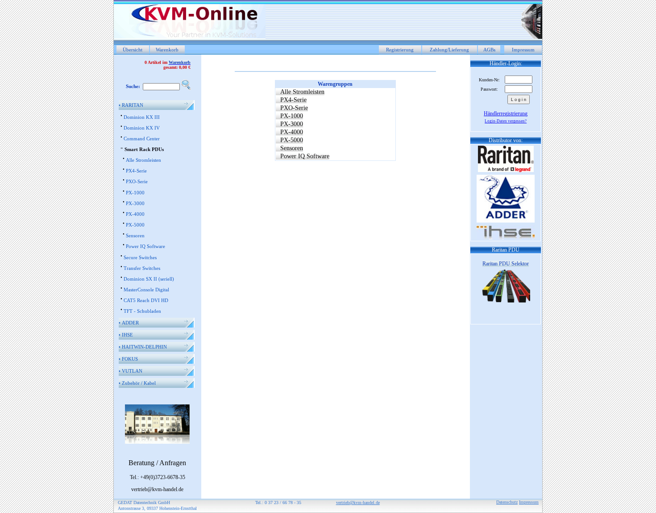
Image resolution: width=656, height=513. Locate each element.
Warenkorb (167, 49)
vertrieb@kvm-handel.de (358, 502)
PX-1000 (135, 192)
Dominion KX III (142, 117)
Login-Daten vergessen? (506, 121)
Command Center (142, 138)
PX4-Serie (136, 170)
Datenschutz (507, 502)
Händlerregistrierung (505, 113)
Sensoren (135, 235)
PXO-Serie (137, 181)
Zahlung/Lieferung (449, 49)
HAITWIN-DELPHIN (143, 346)
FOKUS (128, 359)
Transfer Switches (142, 268)
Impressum (523, 49)
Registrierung (400, 49)
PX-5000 (135, 224)
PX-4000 (135, 214)
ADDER (129, 322)
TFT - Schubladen (142, 311)
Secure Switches (140, 257)
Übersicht (132, 49)
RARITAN (131, 105)
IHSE (126, 334)
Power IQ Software (145, 246)
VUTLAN (130, 371)
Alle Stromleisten (143, 160)
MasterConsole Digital (146, 289)
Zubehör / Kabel (137, 383)
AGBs (489, 49)
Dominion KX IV (142, 127)
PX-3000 (135, 203)
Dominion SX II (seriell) (149, 279)
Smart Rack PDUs (144, 149)
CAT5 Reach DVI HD (146, 300)
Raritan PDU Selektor (505, 264)
